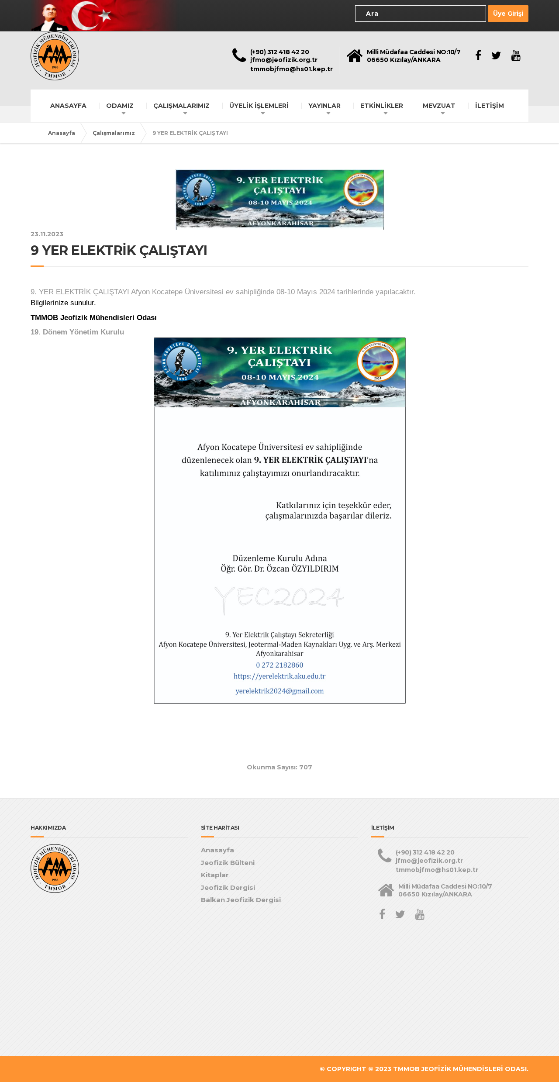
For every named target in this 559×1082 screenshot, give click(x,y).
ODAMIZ (120, 106)
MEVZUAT (439, 106)
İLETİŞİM (489, 106)
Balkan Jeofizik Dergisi (241, 900)
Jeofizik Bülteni (228, 862)
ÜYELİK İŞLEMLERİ (259, 106)
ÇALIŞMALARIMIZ (181, 106)
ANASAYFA (68, 106)
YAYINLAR (324, 106)
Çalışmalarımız (114, 133)
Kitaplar (215, 875)
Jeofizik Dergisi (228, 887)
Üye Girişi (508, 13)
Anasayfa (61, 133)
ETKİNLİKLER (381, 106)
